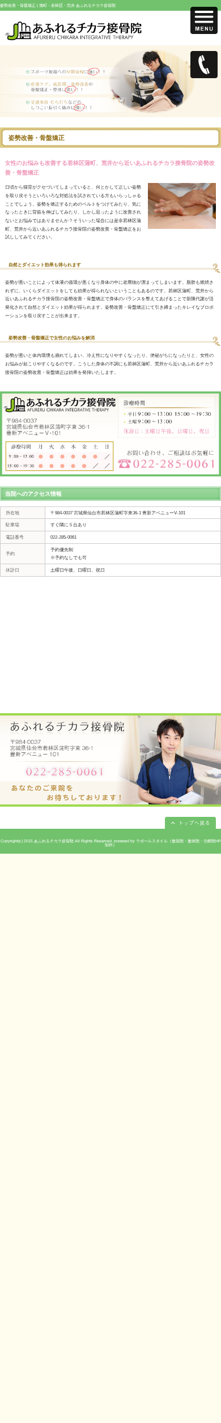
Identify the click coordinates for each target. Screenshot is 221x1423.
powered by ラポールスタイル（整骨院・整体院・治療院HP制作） (163, 842)
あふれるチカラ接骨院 (54, 840)
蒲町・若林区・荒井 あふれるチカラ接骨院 (77, 5)
